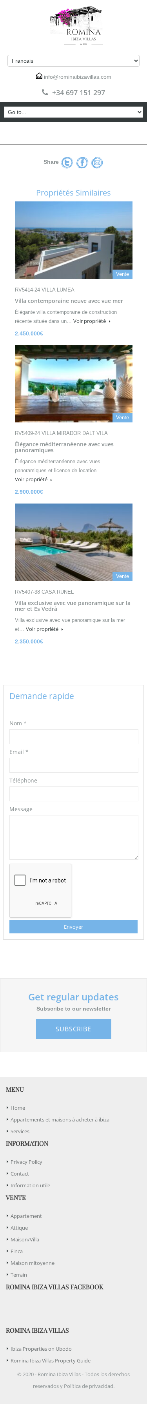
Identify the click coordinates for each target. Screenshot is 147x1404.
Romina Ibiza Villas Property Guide (51, 1360)
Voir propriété (90, 320)
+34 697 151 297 (78, 92)
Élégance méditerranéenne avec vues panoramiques (64, 447)
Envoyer (73, 926)
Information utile (30, 1185)
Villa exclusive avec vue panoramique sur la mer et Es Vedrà (73, 605)
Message (21, 809)
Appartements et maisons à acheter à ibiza (60, 1119)
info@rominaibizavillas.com (77, 77)
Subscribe (73, 1029)
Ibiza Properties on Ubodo (41, 1348)
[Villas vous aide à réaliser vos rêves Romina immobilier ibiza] (74, 25)
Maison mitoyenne (32, 1262)
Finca (17, 1251)
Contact (20, 1173)
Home (18, 1107)
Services (20, 1131)
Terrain (19, 1274)
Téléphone (23, 780)
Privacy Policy (26, 1161)
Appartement (26, 1215)
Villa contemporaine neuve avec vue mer (69, 300)
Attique (19, 1227)
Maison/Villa (25, 1239)
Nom (18, 723)
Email (19, 751)
